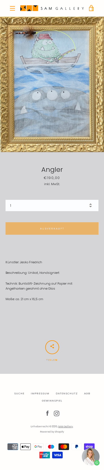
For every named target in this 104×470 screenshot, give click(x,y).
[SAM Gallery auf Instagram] (56, 413)
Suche (19, 393)
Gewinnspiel (52, 400)
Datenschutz (67, 393)
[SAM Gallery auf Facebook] (47, 413)
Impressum (40, 393)
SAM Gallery (65, 426)
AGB (87, 393)
